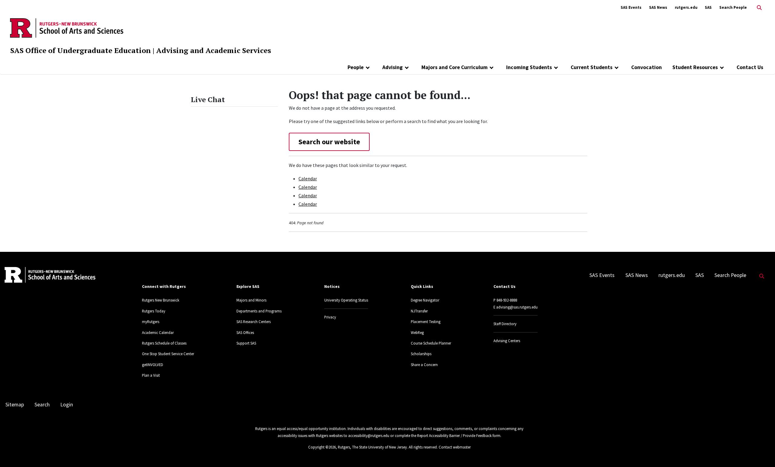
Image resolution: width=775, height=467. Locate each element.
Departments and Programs (259, 311)
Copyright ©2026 (322, 447)
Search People (733, 7)
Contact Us (750, 67)
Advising (392, 67)
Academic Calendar (158, 332)
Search (42, 404)
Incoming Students (529, 67)
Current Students (591, 67)
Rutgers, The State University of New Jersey (372, 447)
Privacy (330, 317)
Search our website (329, 141)
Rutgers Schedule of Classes (164, 343)
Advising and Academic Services (213, 50)
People (356, 67)
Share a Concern (424, 364)
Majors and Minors (251, 300)
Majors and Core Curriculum (454, 67)
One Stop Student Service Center (168, 353)
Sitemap (14, 404)
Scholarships (421, 353)
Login (66, 404)
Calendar (307, 178)
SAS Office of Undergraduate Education (80, 50)
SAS (708, 7)
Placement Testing (425, 321)
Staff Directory (504, 323)
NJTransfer (419, 311)
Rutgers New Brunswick (160, 300)
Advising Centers (506, 340)
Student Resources (695, 67)
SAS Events (631, 7)
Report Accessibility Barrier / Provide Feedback (454, 435)
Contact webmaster (455, 447)
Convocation (646, 67)
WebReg (417, 332)
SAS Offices (245, 332)
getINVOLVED (152, 364)
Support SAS (246, 343)
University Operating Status (346, 300)
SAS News (658, 7)
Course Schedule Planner (431, 343)
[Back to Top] (762, 452)
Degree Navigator (425, 300)
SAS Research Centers (253, 321)
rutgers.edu (686, 7)
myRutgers (150, 321)
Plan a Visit (151, 375)
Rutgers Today (153, 311)
